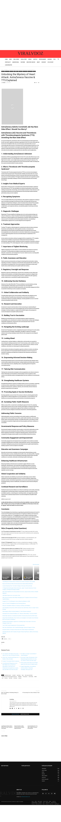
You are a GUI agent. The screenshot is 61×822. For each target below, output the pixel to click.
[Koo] (54, 85)
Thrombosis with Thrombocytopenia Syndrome (9, 676)
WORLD (29, 59)
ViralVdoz (3, 82)
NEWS (10, 59)
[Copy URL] (57, 85)
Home (6, 59)
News (23, 675)
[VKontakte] (55, 793)
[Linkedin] (13, 85)
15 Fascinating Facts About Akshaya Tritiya (30, 692)
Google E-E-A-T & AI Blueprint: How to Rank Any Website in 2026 (16, 601)
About (38, 62)
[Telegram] (27, 85)
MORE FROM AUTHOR (25, 714)
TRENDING (20, 71)
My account (50, 62)
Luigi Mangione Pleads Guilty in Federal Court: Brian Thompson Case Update (19, 581)
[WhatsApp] (11, 85)
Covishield (13, 675)
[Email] (19, 85)
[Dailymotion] (13, 708)
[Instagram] (15, 708)
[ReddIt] (16, 85)
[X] (5, 85)
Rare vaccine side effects (28, 675)
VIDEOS (35, 676)
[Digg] (35, 85)
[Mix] (30, 85)
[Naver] (43, 85)
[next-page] (4, 731)
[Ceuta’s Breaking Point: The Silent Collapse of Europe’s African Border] (33, 721)
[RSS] (17, 708)
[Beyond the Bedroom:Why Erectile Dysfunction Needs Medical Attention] (20, 721)
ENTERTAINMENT (42, 59)
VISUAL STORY (24, 59)
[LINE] (38, 85)
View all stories (36, 564)
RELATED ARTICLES (15, 714)
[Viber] (41, 85)
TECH (54, 59)
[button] (58, 59)
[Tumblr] (24, 85)
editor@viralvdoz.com (25, 796)
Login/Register (8, 65)
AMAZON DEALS (15, 62)
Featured (23, 62)
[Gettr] (52, 85)
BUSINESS (50, 59)
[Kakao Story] (49, 85)
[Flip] (46, 85)
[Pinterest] (8, 85)
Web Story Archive (31, 62)
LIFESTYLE (35, 59)
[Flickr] (49, 793)
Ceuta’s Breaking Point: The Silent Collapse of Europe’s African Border (17, 585)
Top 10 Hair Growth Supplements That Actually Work (14, 625)
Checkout (43, 62)
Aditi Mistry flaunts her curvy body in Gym (11, 595)
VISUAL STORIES (30, 71)
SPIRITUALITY (8, 62)
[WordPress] (23, 708)
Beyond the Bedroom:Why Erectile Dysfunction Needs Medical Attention (18, 583)
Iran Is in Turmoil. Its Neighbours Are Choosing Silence (14, 603)
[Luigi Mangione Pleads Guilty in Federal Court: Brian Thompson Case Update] (7, 721)
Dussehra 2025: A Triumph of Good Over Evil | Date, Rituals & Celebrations (18, 629)
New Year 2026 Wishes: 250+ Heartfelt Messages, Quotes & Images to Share (19, 627)
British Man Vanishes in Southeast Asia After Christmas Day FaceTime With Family (20, 615)
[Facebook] (2, 85)
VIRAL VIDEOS (16, 59)
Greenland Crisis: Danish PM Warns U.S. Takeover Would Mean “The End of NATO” (20, 613)
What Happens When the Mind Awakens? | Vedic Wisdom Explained (17, 611)
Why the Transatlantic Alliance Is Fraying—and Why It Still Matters (16, 605)
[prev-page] (2, 731)
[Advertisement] (30, 8)
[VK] (32, 85)
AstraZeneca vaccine (8, 675)
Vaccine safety (31, 676)
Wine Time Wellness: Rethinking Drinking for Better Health (9, 693)
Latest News (7, 71)
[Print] (21, 85)
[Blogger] (11, 708)
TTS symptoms (25, 676)
